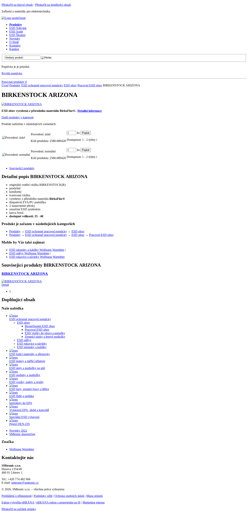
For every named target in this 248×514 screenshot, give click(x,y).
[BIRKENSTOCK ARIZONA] (22, 104)
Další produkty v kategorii (18, 117)
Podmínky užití (43, 495)
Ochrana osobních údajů (69, 495)
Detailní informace (90, 110)
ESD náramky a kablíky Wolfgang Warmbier (36, 249)
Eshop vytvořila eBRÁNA (18, 502)
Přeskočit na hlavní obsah (17, 4)
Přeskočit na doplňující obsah (53, 4)
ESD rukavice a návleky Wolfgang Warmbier (37, 256)
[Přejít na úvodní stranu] (14, 18)
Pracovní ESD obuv (90, 85)
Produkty (15, 85)
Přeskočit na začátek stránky (19, 509)
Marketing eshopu (94, 502)
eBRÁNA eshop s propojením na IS (58, 502)
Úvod (5, 85)
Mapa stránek (94, 495)
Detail (5, 284)
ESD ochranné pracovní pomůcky (42, 85)
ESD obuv (70, 85)
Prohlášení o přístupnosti (17, 495)
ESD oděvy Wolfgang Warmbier (29, 253)
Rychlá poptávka (12, 73)
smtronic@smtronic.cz (25, 482)
